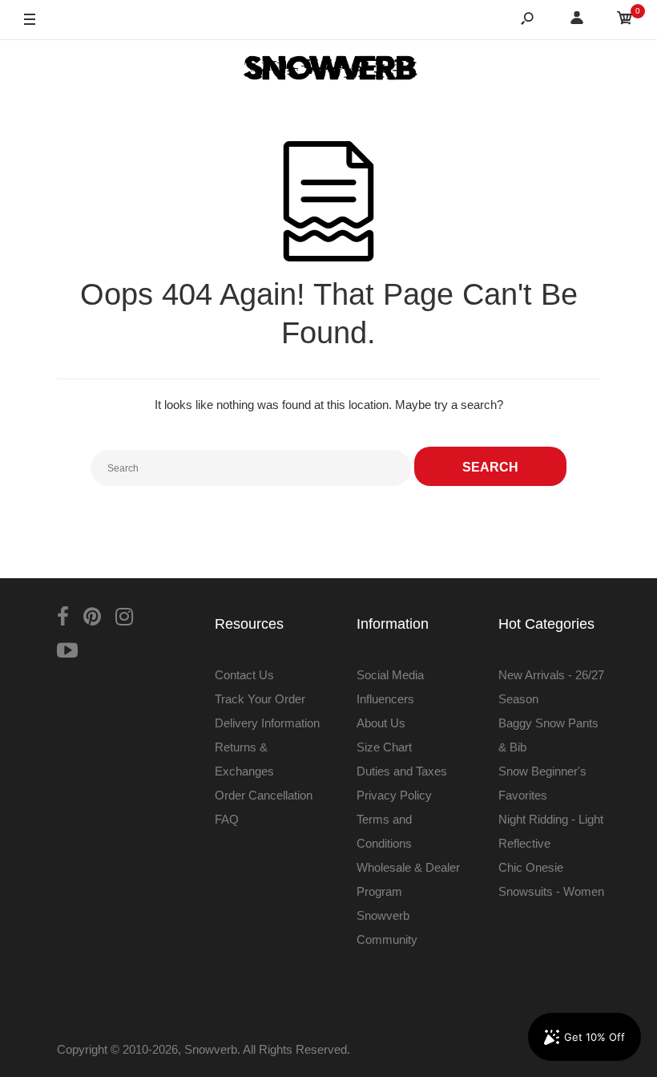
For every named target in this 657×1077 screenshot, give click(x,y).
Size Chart (384, 747)
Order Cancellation (263, 795)
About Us (381, 723)
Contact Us (244, 675)
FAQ (227, 819)
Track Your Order (260, 699)
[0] (625, 20)
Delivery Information (267, 723)
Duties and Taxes (402, 771)
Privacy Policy (394, 795)
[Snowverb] (328, 70)
